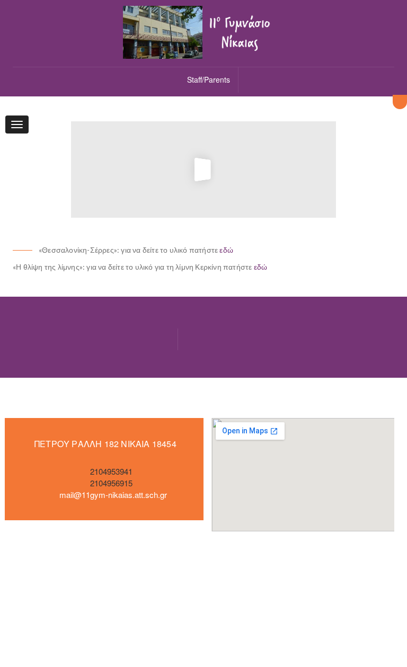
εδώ (226, 249)
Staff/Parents (208, 79)
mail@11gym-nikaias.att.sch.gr (113, 494)
